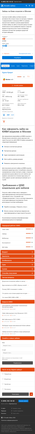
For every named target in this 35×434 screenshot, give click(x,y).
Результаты (31, 394)
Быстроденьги (6, 243)
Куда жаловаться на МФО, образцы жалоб (14, 285)
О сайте (3, 408)
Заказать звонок (23, 401)
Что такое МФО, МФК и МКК (10, 297)
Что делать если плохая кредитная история (14, 293)
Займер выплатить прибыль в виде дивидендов (16, 331)
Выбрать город (17, 408)
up (5, 63)
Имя (3, 342)
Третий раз (7, 384)
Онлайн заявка (18, 85)
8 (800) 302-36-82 (7, 1)
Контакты (3, 413)
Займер (4, 234)
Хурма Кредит (7, 72)
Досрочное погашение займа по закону (13, 281)
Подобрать (17, 57)
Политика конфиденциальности (9, 420)
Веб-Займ (5, 247)
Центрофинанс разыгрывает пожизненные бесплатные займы (14, 306)
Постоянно (7, 389)
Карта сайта (16, 413)
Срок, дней (5, 43)
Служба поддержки (18, 411)
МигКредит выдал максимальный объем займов (16, 325)
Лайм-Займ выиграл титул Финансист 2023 (14, 313)
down (5, 67)
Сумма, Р (4, 36)
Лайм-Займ (5, 229)
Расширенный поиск (25, 53)
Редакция (3, 411)
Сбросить (6, 53)
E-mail (4, 350)
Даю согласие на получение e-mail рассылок (12, 358)
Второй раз (7, 379)
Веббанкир (5, 238)
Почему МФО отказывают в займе (12, 289)
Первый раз (7, 374)
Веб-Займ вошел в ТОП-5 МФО (11, 319)
